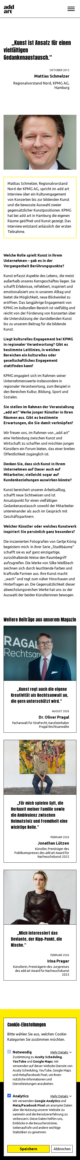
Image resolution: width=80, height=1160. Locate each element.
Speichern (28, 1149)
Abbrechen (62, 1149)
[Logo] (9, 9)
